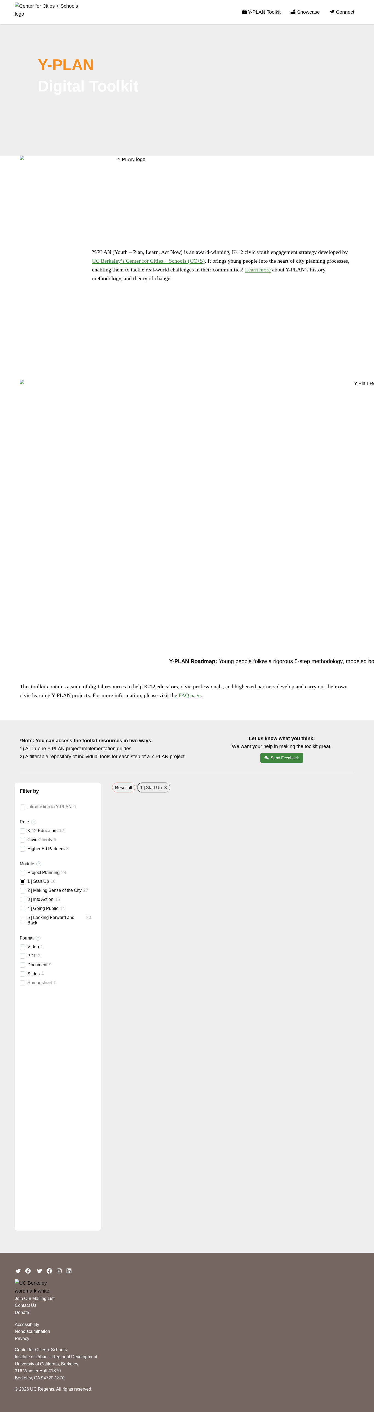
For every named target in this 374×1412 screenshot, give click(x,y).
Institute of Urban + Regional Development (56, 1356)
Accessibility (27, 1324)
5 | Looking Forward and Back (50, 920)
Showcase (308, 12)
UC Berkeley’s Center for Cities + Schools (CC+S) (148, 261)
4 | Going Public (42, 908)
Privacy (22, 1338)
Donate (22, 1312)
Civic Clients (39, 839)
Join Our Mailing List (34, 1298)
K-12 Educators (42, 830)
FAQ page (190, 695)
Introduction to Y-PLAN (49, 806)
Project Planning (43, 872)
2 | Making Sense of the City (54, 890)
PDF (31, 955)
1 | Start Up (38, 881)
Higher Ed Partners (46, 848)
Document (37, 964)
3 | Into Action (40, 899)
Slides (33, 973)
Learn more (258, 270)
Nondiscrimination (32, 1331)
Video (33, 946)
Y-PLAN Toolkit (264, 12)
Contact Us (25, 1305)
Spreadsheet (39, 982)
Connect (345, 12)
